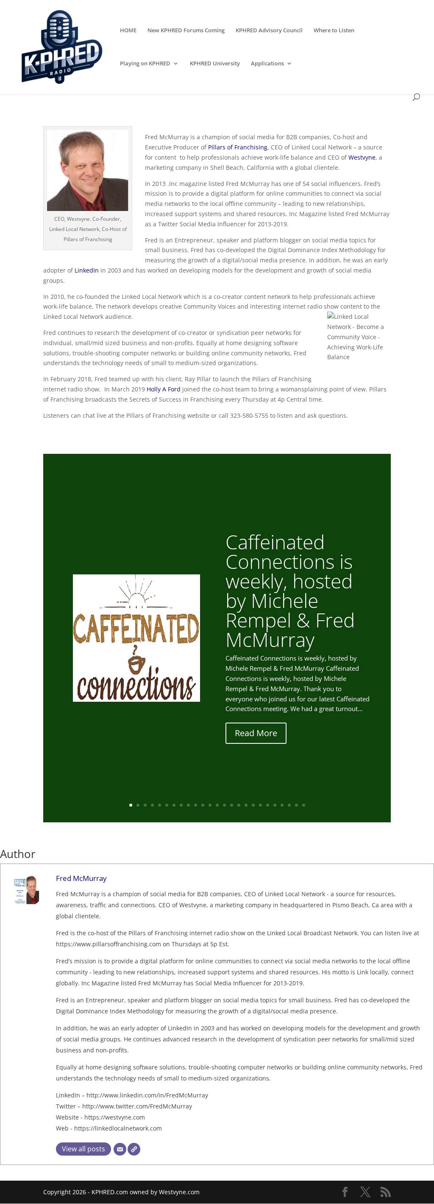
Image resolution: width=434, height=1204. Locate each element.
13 (217, 805)
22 (282, 805)
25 (303, 805)
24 (296, 805)
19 (260, 805)
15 (231, 805)
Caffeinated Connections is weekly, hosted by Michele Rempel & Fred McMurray (290, 591)
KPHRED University (215, 63)
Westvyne (362, 157)
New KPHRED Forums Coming (186, 30)
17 (246, 805)
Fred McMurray (81, 878)
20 (267, 805)
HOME (128, 30)
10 (195, 805)
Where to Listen (334, 30)
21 (274, 805)
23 (289, 805)
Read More (256, 733)
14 (224, 805)
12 (210, 805)
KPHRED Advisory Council (269, 30)
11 (202, 805)
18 (253, 805)
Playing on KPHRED (145, 63)
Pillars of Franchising (237, 147)
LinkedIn (87, 270)
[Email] (120, 1149)
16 (238, 805)
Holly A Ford (164, 389)
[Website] (134, 1149)
